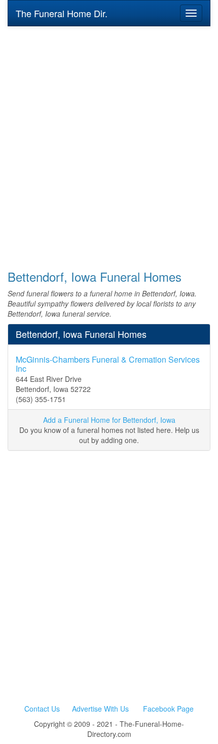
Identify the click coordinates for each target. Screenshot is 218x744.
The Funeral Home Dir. (61, 13)
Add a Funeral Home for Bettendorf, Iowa (109, 420)
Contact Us (42, 709)
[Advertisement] (109, 141)
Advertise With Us (100, 709)
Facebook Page (168, 709)
